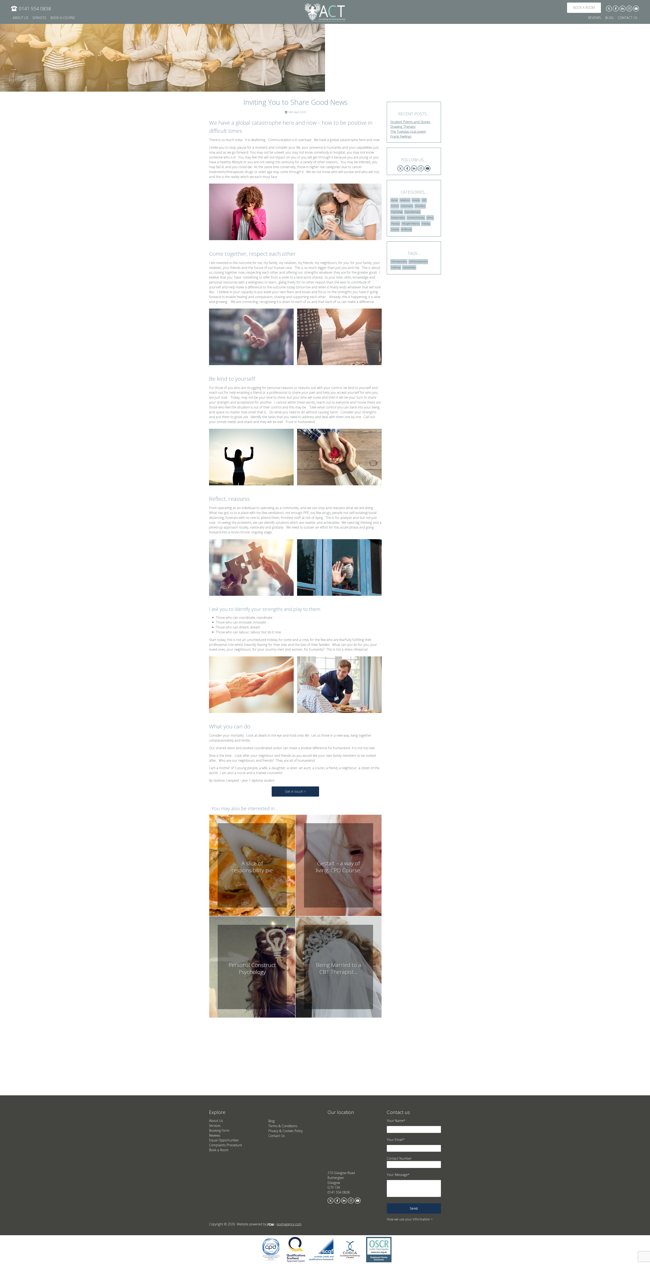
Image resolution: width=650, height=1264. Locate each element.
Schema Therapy (415, 217)
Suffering (395, 267)
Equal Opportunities (224, 1140)
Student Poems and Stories (410, 122)
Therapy (395, 223)
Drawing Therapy (403, 126)
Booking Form (219, 1130)
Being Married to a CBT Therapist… (338, 968)
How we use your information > (410, 1219)
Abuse (394, 200)
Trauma (395, 229)
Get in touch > (295, 791)
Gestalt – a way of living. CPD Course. (338, 867)
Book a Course (62, 17)
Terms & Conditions (282, 1126)
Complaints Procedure (225, 1145)
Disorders (420, 205)
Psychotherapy (412, 211)
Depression (407, 205)
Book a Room (584, 7)
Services (39, 17)
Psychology (396, 211)
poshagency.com (289, 1224)
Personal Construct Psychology (252, 968)
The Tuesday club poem (408, 131)
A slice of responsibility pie (252, 867)
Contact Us (627, 17)
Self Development (418, 261)
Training (426, 223)
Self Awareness (399, 261)
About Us (20, 17)
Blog (609, 17)
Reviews (594, 17)
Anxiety (416, 200)
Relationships (398, 217)
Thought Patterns (410, 223)
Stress (430, 217)
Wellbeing (406, 229)
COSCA (394, 205)
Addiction (405, 200)
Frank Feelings (400, 136)
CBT (424, 200)
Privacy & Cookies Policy (285, 1131)
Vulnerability (409, 267)
